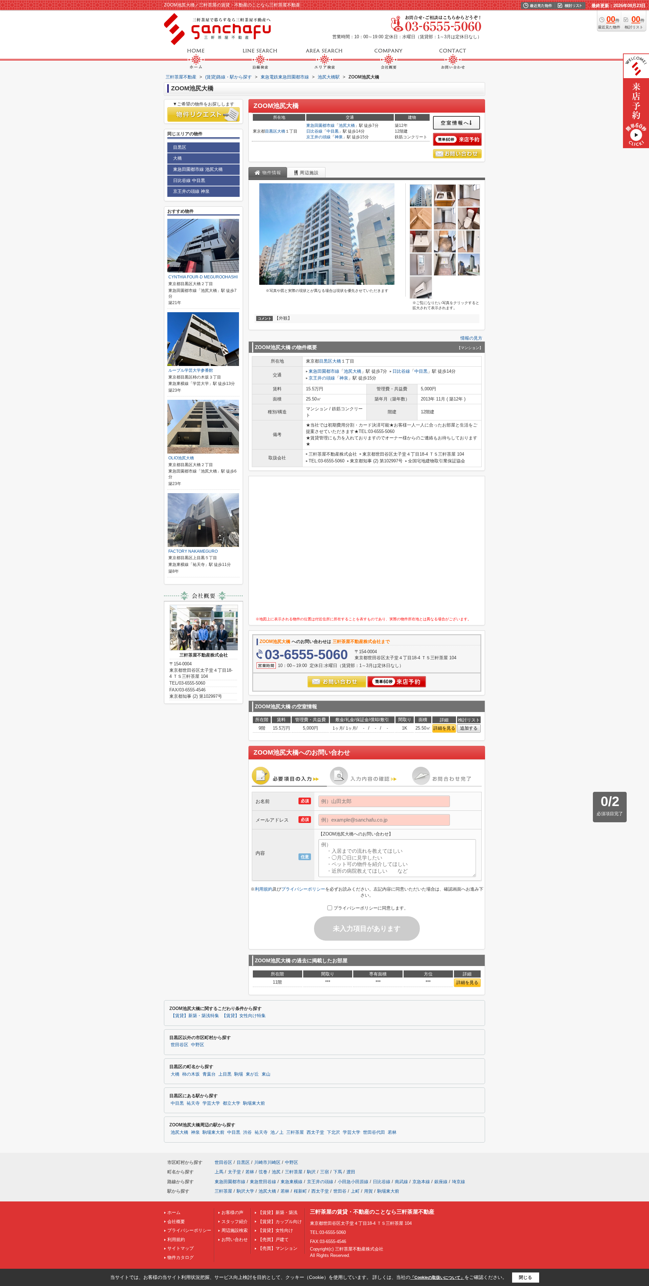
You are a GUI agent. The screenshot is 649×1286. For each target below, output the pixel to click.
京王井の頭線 (318, 137)
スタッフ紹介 (234, 1221)
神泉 (339, 137)
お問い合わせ (234, 1239)
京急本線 (421, 1181)
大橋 (281, 131)
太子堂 (234, 1171)
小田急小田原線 (353, 1181)
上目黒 (225, 1074)
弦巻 (263, 1171)
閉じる (525, 1277)
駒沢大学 (245, 1191)
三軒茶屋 (295, 1132)
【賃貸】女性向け (275, 1230)
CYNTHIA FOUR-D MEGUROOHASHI (203, 277)
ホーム (174, 1212)
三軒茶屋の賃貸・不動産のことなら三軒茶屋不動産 (372, 1212)
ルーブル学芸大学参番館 (190, 370)
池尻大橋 (347, 125)
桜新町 (300, 1191)
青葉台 (209, 1074)
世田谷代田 (374, 1132)
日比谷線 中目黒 (189, 180)
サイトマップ (180, 1248)
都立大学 (231, 1103)
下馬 (337, 1171)
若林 (392, 1132)
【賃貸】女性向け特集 (244, 1015)
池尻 (276, 1171)
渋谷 (247, 1132)
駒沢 (311, 1171)
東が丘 (252, 1074)
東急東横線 (292, 1181)
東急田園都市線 (320, 125)
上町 (355, 1191)
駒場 (238, 1074)
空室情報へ (455, 122)
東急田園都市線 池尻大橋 (198, 169)
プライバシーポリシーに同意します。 (371, 908)
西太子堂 (315, 1132)
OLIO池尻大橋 (181, 458)
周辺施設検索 (234, 1230)
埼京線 (458, 1181)
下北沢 (333, 1132)
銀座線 (441, 1181)
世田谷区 (179, 1044)
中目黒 (333, 131)
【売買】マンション (277, 1248)
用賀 (368, 1191)
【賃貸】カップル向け (280, 1221)
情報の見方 (471, 338)
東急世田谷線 (263, 1181)
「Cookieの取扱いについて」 (437, 1277)
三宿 (324, 1171)
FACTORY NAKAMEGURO (193, 551)
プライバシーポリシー (303, 889)
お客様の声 (232, 1212)
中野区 (197, 1044)
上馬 (219, 1171)
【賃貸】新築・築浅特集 (195, 1015)
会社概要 (176, 1221)
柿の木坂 (191, 1074)
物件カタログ (180, 1257)
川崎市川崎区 (267, 1162)
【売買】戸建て (273, 1239)
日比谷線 (314, 131)
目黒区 (271, 131)
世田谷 (339, 1191)
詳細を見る (444, 728)
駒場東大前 (254, 1103)
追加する (469, 728)
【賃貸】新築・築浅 (277, 1212)
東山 (266, 1074)
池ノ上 (277, 1132)
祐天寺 (193, 1103)
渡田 (350, 1171)
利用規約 (263, 889)
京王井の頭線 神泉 (191, 191)
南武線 (401, 1181)
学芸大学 (211, 1103)
